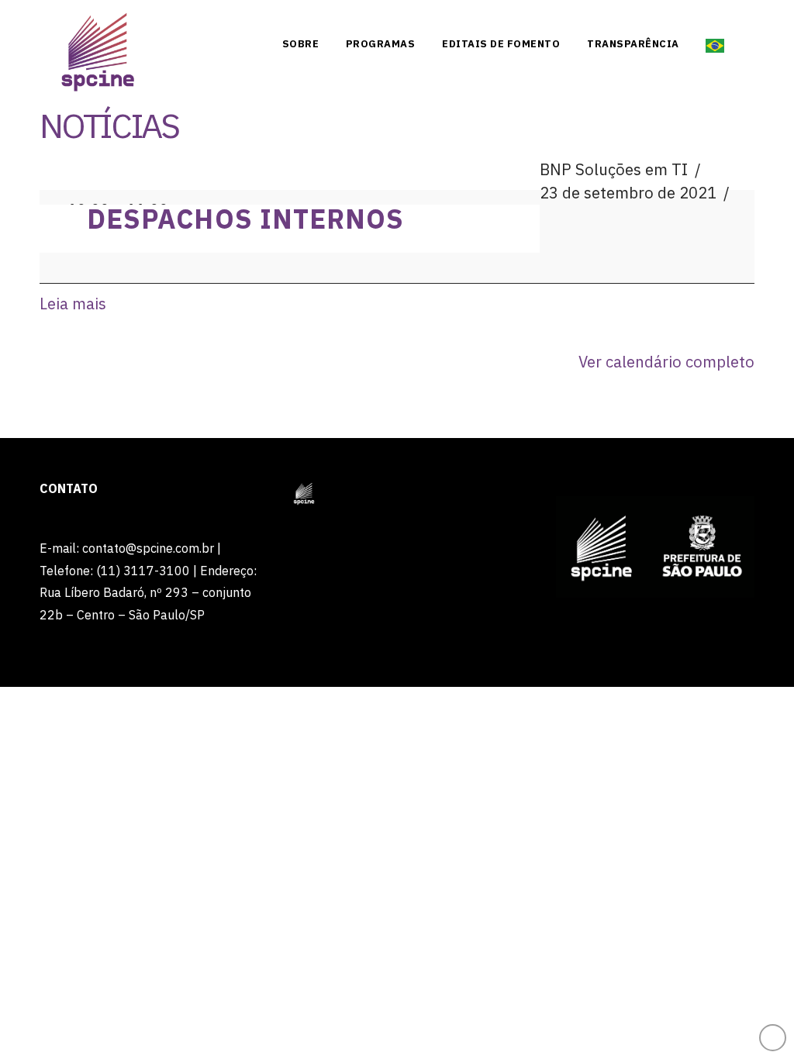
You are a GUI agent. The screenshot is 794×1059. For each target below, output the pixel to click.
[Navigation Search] (743, 42)
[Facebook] (623, 17)
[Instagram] (711, 17)
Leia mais (73, 303)
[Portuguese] (715, 42)
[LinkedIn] (652, 17)
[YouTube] (682, 17)
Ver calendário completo (666, 361)
